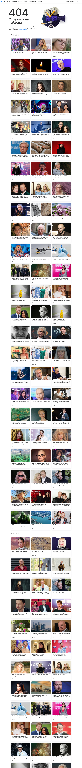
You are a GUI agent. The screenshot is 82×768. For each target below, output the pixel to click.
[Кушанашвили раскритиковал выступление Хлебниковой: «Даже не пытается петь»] (20, 752)
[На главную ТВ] (4, 1)
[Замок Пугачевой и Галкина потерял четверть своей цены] (41, 315)
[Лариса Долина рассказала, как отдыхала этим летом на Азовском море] (20, 479)
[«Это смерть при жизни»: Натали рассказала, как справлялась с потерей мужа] (61, 356)
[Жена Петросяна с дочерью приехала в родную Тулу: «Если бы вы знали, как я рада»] (61, 629)
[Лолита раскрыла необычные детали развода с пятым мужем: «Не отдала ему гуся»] (61, 150)
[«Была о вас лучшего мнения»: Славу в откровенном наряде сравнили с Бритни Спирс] (61, 274)
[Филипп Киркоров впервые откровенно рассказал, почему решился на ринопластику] (41, 335)
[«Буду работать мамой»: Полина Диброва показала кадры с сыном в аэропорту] (20, 438)
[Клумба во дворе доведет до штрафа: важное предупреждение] (20, 690)
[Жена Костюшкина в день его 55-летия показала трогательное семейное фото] (20, 171)
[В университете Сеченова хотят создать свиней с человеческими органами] (41, 150)
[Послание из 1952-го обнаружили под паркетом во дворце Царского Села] (41, 608)
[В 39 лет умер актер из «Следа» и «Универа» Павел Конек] (20, 670)
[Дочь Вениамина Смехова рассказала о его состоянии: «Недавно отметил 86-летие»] (41, 670)
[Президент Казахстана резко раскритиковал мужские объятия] (20, 150)
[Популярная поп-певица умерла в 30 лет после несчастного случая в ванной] (41, 68)
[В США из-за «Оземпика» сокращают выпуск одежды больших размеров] (41, 294)
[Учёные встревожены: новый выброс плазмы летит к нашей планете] (20, 582)
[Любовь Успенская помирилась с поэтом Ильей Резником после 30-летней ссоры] (20, 376)
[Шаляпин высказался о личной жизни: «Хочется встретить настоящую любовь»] (20, 233)
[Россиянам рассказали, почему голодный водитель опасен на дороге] (61, 397)
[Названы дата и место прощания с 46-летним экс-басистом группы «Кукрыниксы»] (41, 130)
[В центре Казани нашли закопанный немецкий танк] (41, 212)
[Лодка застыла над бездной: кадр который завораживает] (20, 458)
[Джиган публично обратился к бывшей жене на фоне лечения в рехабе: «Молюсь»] (61, 233)
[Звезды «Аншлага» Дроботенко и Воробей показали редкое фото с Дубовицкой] (61, 417)
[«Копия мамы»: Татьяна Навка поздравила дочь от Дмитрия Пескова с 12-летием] (20, 649)
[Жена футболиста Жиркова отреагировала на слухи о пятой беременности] (61, 294)
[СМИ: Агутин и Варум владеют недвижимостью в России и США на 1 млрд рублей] (41, 649)
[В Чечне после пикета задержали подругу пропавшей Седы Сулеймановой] (61, 48)
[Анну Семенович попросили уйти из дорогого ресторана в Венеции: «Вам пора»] (20, 68)
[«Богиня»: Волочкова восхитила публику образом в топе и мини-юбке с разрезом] (20, 356)
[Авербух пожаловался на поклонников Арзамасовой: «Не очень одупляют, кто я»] (20, 191)
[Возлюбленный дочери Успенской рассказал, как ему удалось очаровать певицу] (61, 731)
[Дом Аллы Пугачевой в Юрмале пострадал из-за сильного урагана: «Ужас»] (61, 438)
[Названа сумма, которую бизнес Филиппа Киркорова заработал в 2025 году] (61, 541)
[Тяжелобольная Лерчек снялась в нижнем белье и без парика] (20, 541)
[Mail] (2, 1)
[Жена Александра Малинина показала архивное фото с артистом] (41, 479)
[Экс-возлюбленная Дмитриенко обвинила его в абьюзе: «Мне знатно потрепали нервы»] (61, 670)
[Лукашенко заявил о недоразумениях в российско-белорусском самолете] (41, 253)
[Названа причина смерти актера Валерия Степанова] (20, 499)
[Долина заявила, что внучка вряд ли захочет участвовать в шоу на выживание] (41, 458)
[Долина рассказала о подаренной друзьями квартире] (41, 397)
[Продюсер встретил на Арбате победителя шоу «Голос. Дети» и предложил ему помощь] (41, 171)
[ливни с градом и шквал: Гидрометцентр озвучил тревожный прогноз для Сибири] (20, 294)
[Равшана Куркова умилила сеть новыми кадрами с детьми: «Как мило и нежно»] (41, 561)
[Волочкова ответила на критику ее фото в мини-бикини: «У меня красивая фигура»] (20, 629)
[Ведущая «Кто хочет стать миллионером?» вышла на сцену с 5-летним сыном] (20, 561)
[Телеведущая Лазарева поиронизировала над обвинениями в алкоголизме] (41, 417)
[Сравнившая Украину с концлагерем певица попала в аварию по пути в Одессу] (20, 48)
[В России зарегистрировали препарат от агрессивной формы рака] (61, 253)
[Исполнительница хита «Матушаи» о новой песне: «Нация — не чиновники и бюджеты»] (61, 711)
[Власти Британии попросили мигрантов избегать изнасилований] (41, 752)
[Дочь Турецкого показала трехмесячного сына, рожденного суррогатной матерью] (41, 711)
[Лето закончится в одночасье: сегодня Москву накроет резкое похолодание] (41, 690)
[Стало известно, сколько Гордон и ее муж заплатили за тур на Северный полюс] (61, 191)
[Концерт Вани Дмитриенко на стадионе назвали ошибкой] (20, 130)
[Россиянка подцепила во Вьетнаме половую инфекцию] (41, 629)
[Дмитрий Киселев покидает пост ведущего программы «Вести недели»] (61, 690)
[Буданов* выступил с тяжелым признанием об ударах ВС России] (61, 752)
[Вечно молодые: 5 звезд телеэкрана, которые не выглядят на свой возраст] (61, 608)
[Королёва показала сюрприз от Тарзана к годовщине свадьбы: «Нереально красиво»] (61, 130)
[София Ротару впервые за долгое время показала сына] (20, 397)
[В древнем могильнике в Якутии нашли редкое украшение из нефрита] (20, 417)
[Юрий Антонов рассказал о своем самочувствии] (41, 109)
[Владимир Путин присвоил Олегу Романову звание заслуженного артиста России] (61, 376)
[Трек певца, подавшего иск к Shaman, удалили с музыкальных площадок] (61, 68)
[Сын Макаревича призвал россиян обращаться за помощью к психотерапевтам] (61, 520)
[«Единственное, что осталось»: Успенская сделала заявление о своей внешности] (41, 48)
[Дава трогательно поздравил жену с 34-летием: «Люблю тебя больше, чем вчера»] (41, 438)
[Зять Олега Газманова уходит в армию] (41, 582)
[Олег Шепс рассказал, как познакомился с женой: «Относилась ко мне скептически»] (41, 499)
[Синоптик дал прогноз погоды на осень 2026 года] (20, 109)
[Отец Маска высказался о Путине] (41, 376)
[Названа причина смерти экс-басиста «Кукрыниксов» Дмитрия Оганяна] (20, 335)
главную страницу (22, 29)
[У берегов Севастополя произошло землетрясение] (41, 520)
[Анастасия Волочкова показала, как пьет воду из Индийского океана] (61, 479)
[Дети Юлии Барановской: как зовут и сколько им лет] (20, 608)
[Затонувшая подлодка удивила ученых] (41, 274)
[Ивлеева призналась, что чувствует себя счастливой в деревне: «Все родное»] (20, 731)
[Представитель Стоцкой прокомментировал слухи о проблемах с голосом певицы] (20, 253)
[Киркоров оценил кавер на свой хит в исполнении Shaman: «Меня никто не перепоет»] (20, 212)
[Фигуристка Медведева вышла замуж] (61, 109)
